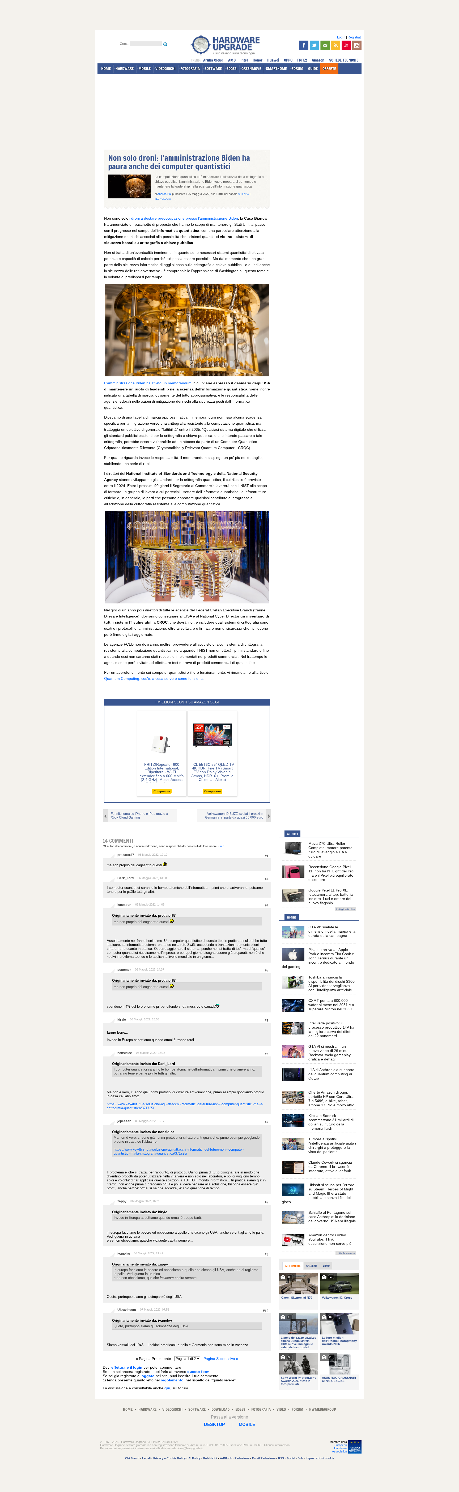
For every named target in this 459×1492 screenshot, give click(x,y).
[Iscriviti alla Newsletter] (325, 45)
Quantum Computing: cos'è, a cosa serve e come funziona (153, 678)
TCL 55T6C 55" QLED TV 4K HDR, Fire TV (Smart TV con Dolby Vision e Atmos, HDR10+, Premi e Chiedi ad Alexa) (212, 772)
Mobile (247, 1424)
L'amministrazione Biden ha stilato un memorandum (148, 383)
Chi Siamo (132, 1458)
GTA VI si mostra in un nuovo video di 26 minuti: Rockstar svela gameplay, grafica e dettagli (329, 1052)
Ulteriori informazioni (277, 1445)
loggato (148, 1376)
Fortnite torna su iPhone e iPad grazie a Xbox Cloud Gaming (139, 815)
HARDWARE (125, 68)
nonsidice (124, 1053)
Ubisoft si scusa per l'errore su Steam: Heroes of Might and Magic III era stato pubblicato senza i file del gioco (318, 1193)
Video (326, 1266)
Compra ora (162, 791)
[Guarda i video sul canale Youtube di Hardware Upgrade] (346, 45)
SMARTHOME (276, 68)
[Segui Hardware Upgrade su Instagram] (357, 45)
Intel (244, 60)
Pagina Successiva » (220, 1358)
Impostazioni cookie (320, 1458)
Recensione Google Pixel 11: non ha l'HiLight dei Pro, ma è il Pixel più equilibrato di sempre (331, 873)
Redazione (242, 1458)
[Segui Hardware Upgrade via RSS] (335, 45)
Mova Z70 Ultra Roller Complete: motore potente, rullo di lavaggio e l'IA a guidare (331, 849)
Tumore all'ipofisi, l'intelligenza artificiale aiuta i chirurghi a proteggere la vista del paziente (332, 1145)
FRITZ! (302, 60)
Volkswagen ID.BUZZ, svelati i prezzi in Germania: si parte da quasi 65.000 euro (234, 815)
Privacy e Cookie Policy (169, 1458)
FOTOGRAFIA (190, 68)
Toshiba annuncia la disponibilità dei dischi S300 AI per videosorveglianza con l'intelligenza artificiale (331, 983)
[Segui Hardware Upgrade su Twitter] (314, 45)
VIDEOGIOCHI (165, 68)
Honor (257, 60)
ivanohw (123, 1253)
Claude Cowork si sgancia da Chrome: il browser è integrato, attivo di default (330, 1166)
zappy (121, 1201)
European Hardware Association (339, 1448)
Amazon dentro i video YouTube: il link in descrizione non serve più (329, 1239)
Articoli (292, 834)
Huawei (273, 60)
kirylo (121, 1019)
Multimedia (292, 1266)
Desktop (214, 1424)
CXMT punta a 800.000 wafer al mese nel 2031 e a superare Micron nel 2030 (331, 1004)
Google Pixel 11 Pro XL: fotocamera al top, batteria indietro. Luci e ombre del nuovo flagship (330, 896)
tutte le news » (346, 1253)
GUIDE (313, 68)
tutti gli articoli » (345, 909)
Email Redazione (263, 1458)
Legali (146, 1458)
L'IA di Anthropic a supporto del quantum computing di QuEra (331, 1074)
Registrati (355, 37)
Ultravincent (126, 1310)
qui (167, 1388)
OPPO (288, 60)
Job (300, 1458)
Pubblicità (210, 1458)
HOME (106, 68)
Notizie (291, 917)
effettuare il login (126, 1367)
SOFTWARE (213, 68)
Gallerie (311, 1266)
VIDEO (281, 1409)
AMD (232, 60)
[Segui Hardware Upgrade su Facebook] (303, 45)
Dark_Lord (125, 878)
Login (341, 37)
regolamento (172, 1380)
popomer (124, 970)
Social (291, 1458)
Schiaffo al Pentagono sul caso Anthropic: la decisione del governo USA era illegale (332, 1216)
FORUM (297, 68)
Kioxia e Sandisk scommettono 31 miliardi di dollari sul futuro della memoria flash (331, 1121)
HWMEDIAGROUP (322, 1409)
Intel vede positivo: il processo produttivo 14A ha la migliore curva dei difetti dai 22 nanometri (331, 1029)
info (222, 846)
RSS (281, 1458)
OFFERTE (329, 68)
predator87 (125, 855)
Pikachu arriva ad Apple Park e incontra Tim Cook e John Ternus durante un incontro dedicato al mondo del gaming (318, 958)
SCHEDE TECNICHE (343, 60)
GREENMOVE (251, 68)
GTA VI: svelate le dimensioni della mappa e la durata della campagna (331, 931)
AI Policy (194, 1458)
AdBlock (226, 1458)
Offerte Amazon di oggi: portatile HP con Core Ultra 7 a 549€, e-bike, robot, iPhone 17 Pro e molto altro (331, 1098)
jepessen (124, 905)
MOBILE (144, 68)
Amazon (318, 60)
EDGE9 (232, 68)
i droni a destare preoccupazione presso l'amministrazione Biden (183, 218)
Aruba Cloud (213, 60)
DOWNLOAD (220, 1409)
